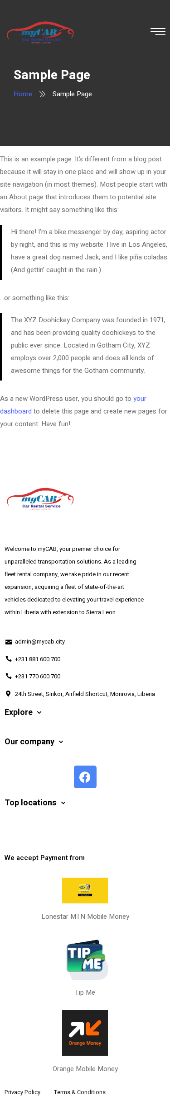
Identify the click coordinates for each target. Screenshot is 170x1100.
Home (23, 94)
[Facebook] (85, 777)
